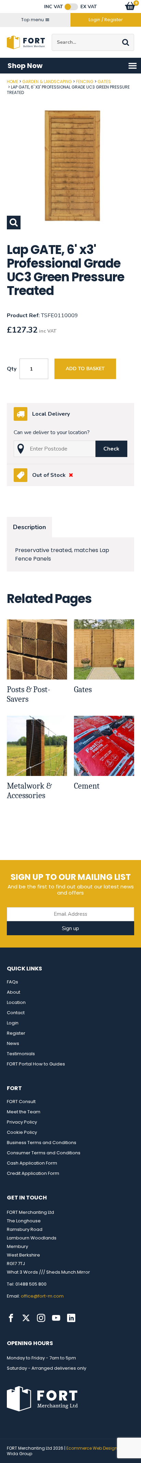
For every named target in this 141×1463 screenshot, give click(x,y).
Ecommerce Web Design (91, 1448)
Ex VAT (88, 7)
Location (16, 1002)
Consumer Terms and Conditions (43, 1153)
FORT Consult (21, 1101)
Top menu (32, 19)
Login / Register (106, 19)
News (13, 1043)
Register (16, 1033)
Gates (104, 81)
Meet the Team (23, 1112)
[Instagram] (41, 1318)
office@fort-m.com (42, 1296)
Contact (16, 1012)
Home (12, 81)
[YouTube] (56, 1318)
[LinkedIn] (71, 1318)
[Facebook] (11, 1318)
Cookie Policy (22, 1132)
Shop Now (25, 65)
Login (12, 1023)
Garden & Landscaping (47, 81)
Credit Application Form (33, 1173)
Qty (11, 369)
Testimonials (21, 1053)
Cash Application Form (32, 1163)
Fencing (84, 81)
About (13, 992)
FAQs (12, 982)
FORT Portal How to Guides (36, 1064)
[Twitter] (26, 1318)
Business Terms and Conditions (41, 1142)
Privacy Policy (22, 1122)
